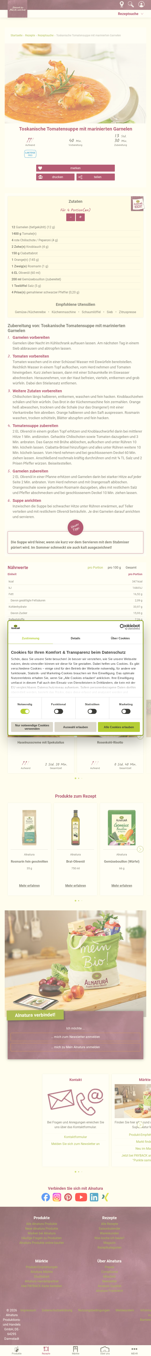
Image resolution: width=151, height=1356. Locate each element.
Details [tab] (75, 638)
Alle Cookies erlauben (119, 727)
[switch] (58, 711)
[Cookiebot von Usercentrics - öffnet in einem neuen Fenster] (123, 627)
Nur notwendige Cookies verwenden (32, 727)
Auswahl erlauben (75, 727)
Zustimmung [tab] (30, 638)
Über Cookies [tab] (120, 638)
